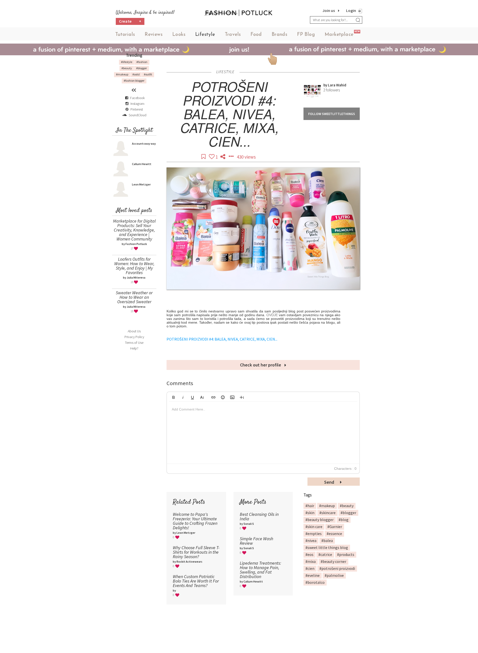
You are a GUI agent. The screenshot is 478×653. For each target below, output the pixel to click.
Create (130, 21)
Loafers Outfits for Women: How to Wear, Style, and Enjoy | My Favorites (134, 265)
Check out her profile (261, 365)
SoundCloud (137, 115)
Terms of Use (134, 342)
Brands (279, 34)
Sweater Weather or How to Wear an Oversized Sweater (134, 297)
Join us (328, 10)
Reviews (154, 34)
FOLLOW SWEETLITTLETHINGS (331, 114)
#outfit (148, 74)
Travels (233, 34)
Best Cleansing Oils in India (259, 516)
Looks (178, 34)
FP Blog (306, 34)
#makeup (122, 74)
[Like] (212, 157)
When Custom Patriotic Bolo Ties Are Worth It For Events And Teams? (196, 581)
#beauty (126, 68)
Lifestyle (205, 34)
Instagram (137, 103)
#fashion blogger (134, 80)
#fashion (141, 62)
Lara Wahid (337, 85)
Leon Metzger (141, 184)
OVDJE (272, 315)
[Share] (223, 157)
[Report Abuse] (231, 157)
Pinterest (136, 109)
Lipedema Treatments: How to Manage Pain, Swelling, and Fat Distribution (260, 569)
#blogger (141, 68)
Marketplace (339, 34)
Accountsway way (144, 143)
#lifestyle (126, 62)
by (325, 85)
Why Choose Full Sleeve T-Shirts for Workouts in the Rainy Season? (196, 552)
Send (329, 482)
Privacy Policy (134, 337)
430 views (246, 157)
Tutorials (125, 34)
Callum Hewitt (141, 164)
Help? (134, 348)
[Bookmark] (203, 157)
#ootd (136, 74)
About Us (134, 331)
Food (256, 34)
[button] (173, 396)
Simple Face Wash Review (256, 541)
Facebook (137, 98)
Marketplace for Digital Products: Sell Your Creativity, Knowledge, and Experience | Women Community (134, 230)
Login (351, 10)
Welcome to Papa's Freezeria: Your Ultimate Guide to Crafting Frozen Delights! (195, 521)
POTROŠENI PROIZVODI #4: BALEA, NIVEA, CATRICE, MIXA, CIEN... (222, 339)
